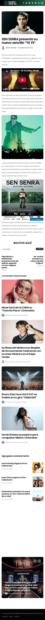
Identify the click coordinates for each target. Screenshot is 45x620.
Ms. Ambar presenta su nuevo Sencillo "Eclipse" (36, 261)
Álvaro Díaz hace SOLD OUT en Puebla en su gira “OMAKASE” (19, 396)
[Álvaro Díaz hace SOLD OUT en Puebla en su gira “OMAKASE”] (22, 378)
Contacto (5, 616)
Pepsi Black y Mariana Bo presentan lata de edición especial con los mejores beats (10, 263)
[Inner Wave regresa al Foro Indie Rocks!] (37, 481)
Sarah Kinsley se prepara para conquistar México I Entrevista (20, 436)
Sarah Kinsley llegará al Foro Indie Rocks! (14, 464)
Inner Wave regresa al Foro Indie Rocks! (14, 478)
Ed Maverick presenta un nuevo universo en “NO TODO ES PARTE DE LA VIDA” (16, 494)
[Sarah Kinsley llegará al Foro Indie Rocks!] (37, 467)
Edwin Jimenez (11, 48)
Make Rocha (9, 315)
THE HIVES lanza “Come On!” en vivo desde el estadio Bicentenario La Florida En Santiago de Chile (21, 586)
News (11, 616)
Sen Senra (7, 249)
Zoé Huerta (9, 402)
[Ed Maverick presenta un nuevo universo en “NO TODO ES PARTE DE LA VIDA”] (37, 495)
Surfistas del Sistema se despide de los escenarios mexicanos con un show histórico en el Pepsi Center (21, 352)
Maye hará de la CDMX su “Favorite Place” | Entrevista (18, 309)
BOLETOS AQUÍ (22, 243)
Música (16, 616)
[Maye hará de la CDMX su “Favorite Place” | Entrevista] (22, 291)
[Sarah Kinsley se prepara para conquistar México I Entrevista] (22, 418)
